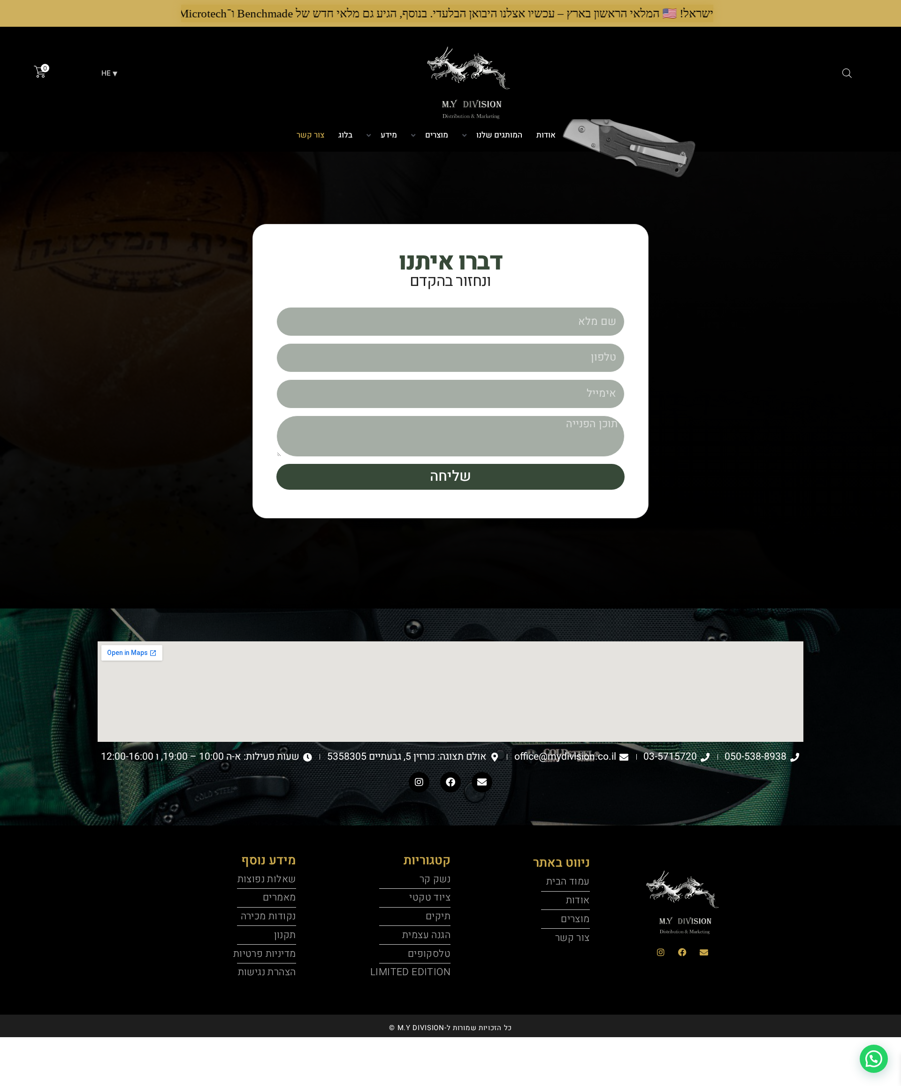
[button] (429, 135)
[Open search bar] (847, 73)
